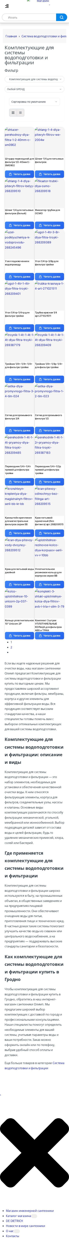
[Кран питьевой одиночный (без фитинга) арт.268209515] (49, 501)
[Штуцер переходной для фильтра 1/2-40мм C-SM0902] (19, 142)
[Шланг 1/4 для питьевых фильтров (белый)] (19, 193)
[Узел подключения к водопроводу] (19, 244)
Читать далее (21, 174)
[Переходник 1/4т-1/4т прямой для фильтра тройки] (19, 449)
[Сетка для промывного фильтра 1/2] (49, 398)
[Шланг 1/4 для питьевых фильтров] (49, 142)
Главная (11, 36)
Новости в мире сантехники (25, 1226)
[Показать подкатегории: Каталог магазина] (34, 1216)
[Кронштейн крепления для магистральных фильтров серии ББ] (19, 501)
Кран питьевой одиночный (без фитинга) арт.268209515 (49, 521)
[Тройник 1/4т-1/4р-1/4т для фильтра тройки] (49, 347)
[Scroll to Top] (0, 1095)
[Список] (20, 112)
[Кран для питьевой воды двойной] (19, 552)
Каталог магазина (18, 1216)
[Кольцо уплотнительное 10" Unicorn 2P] (19, 603)
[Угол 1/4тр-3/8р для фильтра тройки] (49, 244)
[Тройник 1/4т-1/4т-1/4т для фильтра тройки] (19, 347)
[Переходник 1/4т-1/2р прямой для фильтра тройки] (49, 449)
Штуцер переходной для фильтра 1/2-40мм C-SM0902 (19, 162)
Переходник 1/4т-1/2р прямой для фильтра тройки (48, 469)
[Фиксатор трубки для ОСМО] (49, 193)
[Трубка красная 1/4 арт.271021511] (49, 296)
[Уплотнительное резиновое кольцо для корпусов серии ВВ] (49, 552)
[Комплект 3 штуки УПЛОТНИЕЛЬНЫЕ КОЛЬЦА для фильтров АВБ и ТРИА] (49, 603)
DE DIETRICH (14, 1221)
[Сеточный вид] (13, 112)
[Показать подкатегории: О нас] (17, 1231)
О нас (10, 1231)
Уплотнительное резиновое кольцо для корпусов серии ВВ (48, 572)
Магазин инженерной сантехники (30, 1211)
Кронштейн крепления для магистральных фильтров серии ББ (18, 521)
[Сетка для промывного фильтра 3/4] (19, 398)
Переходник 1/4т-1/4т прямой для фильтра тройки (18, 469)
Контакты (12, 1236)
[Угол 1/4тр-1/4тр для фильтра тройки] (19, 296)
